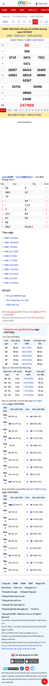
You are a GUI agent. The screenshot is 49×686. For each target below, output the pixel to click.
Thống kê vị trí (30, 588)
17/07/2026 (28, 387)
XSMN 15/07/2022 (34, 35)
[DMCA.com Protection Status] (11, 669)
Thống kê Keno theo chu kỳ (13, 596)
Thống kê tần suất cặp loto (13, 605)
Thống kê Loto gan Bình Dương (19, 329)
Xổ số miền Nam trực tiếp (17, 300)
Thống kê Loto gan (10, 592)
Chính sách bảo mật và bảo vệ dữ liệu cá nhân (19, 649)
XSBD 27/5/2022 (11, 283)
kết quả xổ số (12, 312)
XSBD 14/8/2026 (11, 242)
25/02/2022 (27, 360)
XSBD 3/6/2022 (10, 278)
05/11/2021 (27, 348)
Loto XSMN (7, 177)
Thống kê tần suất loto (11, 600)
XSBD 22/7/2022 (34, 115)
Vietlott (32, 10)
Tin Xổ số (35, 609)
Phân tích (18, 588)
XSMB (4, 10)
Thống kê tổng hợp (28, 592)
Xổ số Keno (6, 588)
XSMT (22, 10)
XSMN (13, 10)
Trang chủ (6, 583)
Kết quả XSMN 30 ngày (16, 296)
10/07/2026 (28, 383)
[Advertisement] (24, 148)
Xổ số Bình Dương (38, 489)
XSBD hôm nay (12, 305)
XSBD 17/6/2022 (11, 269)
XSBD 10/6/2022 (11, 274)
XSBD (13, 40)
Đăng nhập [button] (42, 4)
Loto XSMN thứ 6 (24, 177)
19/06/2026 (28, 379)
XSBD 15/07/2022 (34, 40)
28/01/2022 (27, 352)
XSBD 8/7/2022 (18, 115)
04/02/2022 (27, 356)
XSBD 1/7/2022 (10, 260)
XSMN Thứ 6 (19, 35)
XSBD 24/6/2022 (11, 265)
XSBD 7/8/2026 (10, 247)
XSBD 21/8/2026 (11, 238)
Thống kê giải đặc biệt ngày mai (15, 609)
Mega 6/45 (40, 583)
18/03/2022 (27, 364)
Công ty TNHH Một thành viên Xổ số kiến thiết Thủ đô (22, 646)
